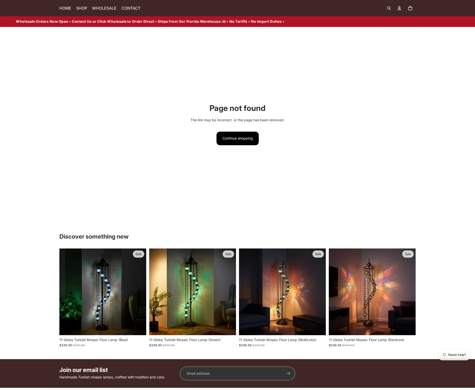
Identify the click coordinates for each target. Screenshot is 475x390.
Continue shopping (237, 138)
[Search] (388, 8)
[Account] (399, 8)
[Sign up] (288, 373)
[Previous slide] (66, 292)
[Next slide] (138, 292)
